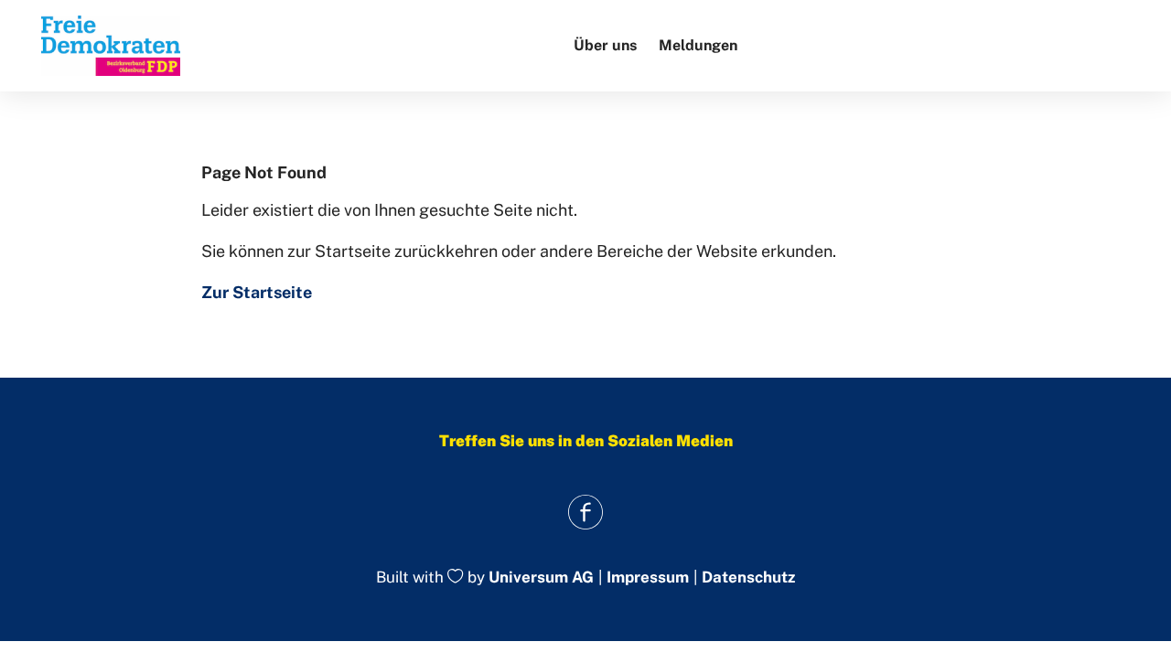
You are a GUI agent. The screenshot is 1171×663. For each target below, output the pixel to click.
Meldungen (698, 45)
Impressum (648, 577)
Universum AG (541, 578)
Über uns (605, 45)
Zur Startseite (256, 292)
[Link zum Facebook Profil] (586, 511)
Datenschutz (748, 577)
